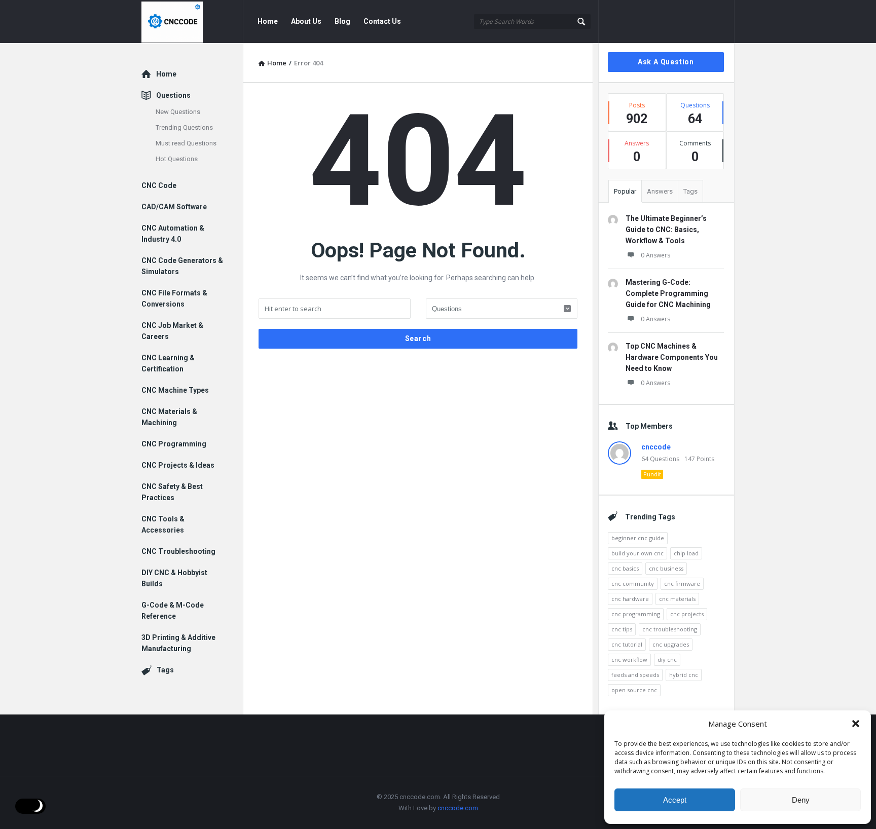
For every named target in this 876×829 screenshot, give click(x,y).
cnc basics (625, 568)
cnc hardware (630, 598)
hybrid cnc (683, 675)
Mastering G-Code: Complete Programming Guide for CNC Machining (668, 293)
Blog (342, 21)
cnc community (632, 583)
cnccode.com (457, 808)
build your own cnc (637, 553)
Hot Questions (177, 159)
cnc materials (677, 598)
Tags (690, 191)
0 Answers (655, 255)
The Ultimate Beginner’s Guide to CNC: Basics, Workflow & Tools (666, 229)
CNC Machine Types (175, 390)
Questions (173, 95)
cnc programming (635, 614)
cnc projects (687, 614)
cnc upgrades (670, 644)
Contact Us (382, 21)
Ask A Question (666, 62)
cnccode (656, 447)
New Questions (178, 112)
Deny (801, 800)
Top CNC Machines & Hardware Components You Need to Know (672, 357)
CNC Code (158, 185)
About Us (306, 21)
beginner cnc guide (637, 538)
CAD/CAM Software (174, 207)
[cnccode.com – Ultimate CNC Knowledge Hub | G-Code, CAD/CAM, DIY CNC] (192, 21)
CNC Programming (173, 444)
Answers (660, 191)
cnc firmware (682, 583)
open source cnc (634, 690)
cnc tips (621, 629)
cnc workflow (629, 659)
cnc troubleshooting (669, 629)
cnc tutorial (626, 644)
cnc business (666, 568)
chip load (686, 553)
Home (268, 21)
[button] (856, 724)
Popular (625, 191)
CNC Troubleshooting (178, 551)
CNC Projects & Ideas (177, 465)
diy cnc (667, 659)
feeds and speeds (635, 675)
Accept (674, 800)
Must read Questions (186, 143)
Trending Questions (184, 127)
